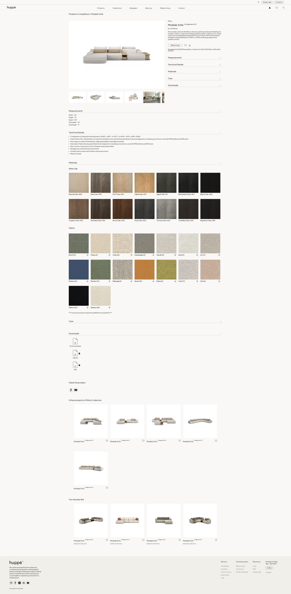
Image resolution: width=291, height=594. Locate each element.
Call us (269, 568)
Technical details (75, 346)
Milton (170, 21)
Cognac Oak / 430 (76, 220)
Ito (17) (203, 255)
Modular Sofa (83, 441)
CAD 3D (75, 358)
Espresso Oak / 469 (207, 220)
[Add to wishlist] (185, 45)
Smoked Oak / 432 (98, 220)
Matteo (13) (95, 281)
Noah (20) (138, 281)
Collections (117, 8)
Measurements (175, 58)
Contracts (278, 2)
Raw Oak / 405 (96, 194)
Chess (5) (94, 255)
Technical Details (175, 65)
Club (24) (116, 255)
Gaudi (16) (160, 255)
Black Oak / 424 (206, 194)
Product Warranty (242, 572)
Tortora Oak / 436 (163, 220)
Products (101, 8)
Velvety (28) (95, 307)
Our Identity (225, 566)
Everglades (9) (140, 255)
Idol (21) (181, 255)
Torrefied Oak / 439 (185, 220)
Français (268, 572)
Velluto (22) (73, 307)
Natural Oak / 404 (75, 194)
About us (148, 8)
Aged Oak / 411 (162, 194)
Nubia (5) (160, 281)
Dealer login (257, 572)
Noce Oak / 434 (119, 220)
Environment (225, 575)
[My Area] (269, 7)
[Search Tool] (283, 7)
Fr (258, 2)
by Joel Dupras (173, 28)
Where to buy (165, 8)
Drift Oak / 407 (118, 194)
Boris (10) (72, 255)
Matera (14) (73, 281)
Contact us (240, 569)
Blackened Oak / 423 (186, 194)
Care (170, 78)
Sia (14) (203, 281)
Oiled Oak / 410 (140, 194)
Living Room (84, 14)
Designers (133, 8)
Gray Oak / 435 (140, 220)
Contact (181, 8)
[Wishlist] (276, 7)
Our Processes (226, 572)
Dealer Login (267, 2)
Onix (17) (181, 281)
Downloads (173, 85)
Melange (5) (117, 281)
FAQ (254, 569)
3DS (75, 370)
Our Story (224, 569)
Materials (172, 72)
